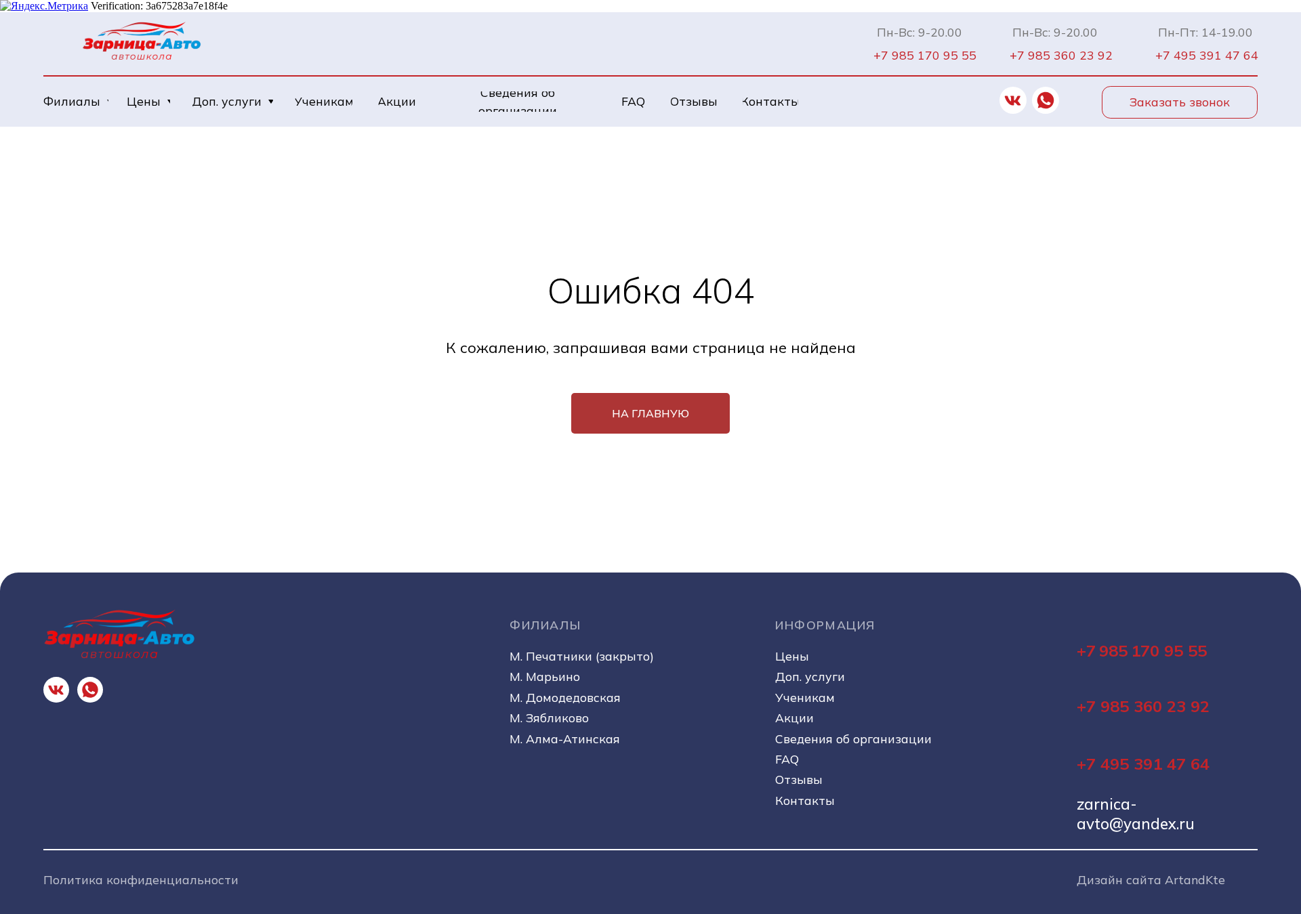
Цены (792, 655)
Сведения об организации (853, 738)
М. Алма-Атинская (565, 738)
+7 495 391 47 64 (1143, 763)
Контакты (805, 800)
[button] (1180, 102)
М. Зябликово (549, 717)
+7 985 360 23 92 (1143, 706)
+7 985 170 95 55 (1142, 650)
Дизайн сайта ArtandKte (1151, 879)
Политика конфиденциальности (141, 879)
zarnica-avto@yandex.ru (1136, 813)
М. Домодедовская (565, 697)
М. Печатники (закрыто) (582, 655)
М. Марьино (545, 676)
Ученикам (805, 697)
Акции (794, 717)
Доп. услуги (810, 676)
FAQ (787, 758)
